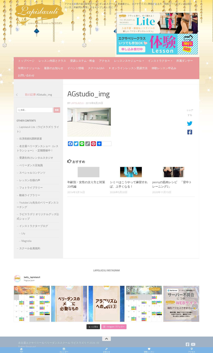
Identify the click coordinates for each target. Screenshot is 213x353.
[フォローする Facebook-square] (188, 344)
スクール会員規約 (29, 248)
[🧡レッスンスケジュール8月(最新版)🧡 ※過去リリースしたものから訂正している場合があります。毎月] (144, 304)
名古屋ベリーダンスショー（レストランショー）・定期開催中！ (37, 148)
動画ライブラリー (29, 195)
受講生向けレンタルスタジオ (36, 157)
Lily (23, 233)
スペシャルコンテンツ (32, 172)
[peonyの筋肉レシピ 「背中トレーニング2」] (173, 172)
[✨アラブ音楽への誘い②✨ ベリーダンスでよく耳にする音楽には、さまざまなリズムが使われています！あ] (106, 304)
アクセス (104, 60)
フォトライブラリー (31, 187)
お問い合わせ (26, 75)
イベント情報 (75, 68)
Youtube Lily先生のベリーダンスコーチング (38, 205)
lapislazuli (77, 103)
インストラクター (159, 60)
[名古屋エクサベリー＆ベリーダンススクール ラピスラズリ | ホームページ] (39, 14)
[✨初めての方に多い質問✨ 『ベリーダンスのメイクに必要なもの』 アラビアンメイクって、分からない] (69, 304)
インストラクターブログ (33, 226)
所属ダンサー (184, 60)
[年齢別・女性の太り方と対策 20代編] (88, 172)
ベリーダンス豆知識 (31, 165)
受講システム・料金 (82, 60)
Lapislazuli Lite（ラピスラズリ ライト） (38, 129)
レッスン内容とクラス (52, 60)
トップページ (26, 60)
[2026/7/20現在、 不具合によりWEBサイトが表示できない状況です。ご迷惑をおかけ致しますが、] (181, 304)
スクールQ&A (96, 68)
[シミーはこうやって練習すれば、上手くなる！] (131, 172)
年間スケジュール (29, 68)
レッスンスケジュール (128, 60)
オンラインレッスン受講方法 (129, 68)
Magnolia (26, 241)
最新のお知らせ (53, 68)
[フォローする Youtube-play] (193, 344)
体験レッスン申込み (164, 68)
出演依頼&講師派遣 (30, 138)
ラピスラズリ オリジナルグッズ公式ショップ (38, 216)
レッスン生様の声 (29, 180)
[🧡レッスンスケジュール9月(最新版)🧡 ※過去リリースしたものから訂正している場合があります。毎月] (32, 304)
